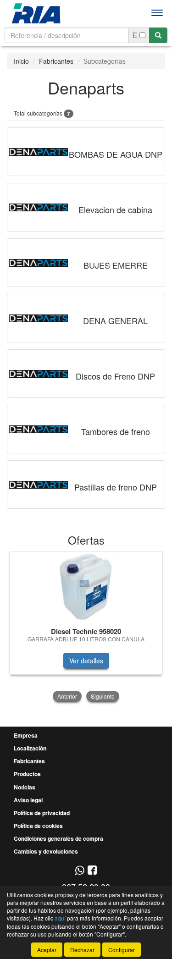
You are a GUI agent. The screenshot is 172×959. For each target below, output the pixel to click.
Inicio (21, 61)
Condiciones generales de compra (58, 838)
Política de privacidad (42, 813)
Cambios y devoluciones (46, 851)
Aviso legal (28, 800)
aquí (60, 918)
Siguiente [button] (103, 696)
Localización (30, 748)
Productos (27, 774)
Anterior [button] (67, 696)
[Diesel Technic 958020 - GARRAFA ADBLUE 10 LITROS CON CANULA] (86, 587)
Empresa (26, 735)
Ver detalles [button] (86, 660)
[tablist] (86, 627)
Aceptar (46, 949)
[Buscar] (158, 35)
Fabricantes (56, 61)
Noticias (24, 787)
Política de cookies (38, 825)
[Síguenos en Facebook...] (92, 870)
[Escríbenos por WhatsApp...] (79, 870)
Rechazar (82, 949)
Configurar (121, 949)
